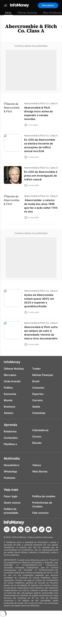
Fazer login (10, 496)
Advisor (9, 412)
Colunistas (38, 412)
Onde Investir (12, 381)
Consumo (38, 387)
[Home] (19, 5)
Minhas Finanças (42, 375)
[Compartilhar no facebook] (14, 529)
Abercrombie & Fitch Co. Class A (31, 28)
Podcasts (9, 477)
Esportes (38, 394)
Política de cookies (43, 496)
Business (9, 406)
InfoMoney (12, 362)
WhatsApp (10, 471)
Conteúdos (11, 437)
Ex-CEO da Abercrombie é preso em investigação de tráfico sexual (40, 175)
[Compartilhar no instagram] (7, 529)
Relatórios (10, 431)
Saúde (36, 406)
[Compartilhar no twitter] (21, 529)
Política (8, 387)
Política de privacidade (11, 510)
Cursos (36, 436)
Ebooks (36, 442)
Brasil (35, 381)
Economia (10, 394)
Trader (36, 368)
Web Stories (40, 471)
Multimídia (12, 458)
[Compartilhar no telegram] (35, 529)
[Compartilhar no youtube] (49, 529)
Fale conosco (40, 512)
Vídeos (36, 465)
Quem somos (12, 502)
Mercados (10, 375)
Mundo (8, 400)
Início (8, 12)
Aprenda (10, 425)
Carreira (37, 400)
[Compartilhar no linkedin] (28, 529)
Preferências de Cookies (42, 504)
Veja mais (11, 490)
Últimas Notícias (27, 12)
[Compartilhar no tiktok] (42, 529)
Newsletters (48, 5)
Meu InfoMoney (52, 12)
